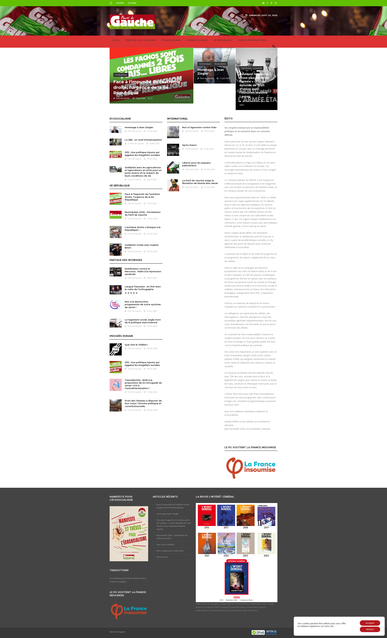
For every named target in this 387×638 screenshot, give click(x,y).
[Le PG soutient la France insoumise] (250, 467)
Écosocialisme (171, 40)
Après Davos (189, 145)
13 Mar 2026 (152, 218)
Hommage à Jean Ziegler (139, 127)
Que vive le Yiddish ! (136, 344)
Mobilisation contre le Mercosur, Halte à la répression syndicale (143, 271)
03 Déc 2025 (152, 251)
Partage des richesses (141, 40)
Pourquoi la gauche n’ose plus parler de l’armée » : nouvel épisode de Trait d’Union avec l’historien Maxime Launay (254, 85)
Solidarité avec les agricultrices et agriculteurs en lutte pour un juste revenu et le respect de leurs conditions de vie (143, 171)
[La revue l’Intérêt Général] (236, 552)
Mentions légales (117, 631)
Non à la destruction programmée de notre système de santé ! (143, 304)
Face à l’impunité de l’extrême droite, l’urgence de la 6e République (146, 87)
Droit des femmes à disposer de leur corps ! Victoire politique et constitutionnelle (143, 403)
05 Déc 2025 (209, 169)
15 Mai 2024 (152, 392)
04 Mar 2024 (152, 410)
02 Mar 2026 (152, 348)
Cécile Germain (191, 149)
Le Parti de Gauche (136, 143)
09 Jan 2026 (152, 278)
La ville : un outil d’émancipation (143, 139)
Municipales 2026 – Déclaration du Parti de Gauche (143, 213)
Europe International (252, 40)
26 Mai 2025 (154, 143)
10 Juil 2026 (140, 98)
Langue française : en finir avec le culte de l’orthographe (143, 288)
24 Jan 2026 (208, 149)
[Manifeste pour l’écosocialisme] (129, 533)
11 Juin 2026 (225, 78)
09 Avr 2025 (152, 159)
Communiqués (205, 64)
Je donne (132, 3)
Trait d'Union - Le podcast (251, 68)
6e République (223, 40)
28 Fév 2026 (209, 131)
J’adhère (120, 3)
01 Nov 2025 (209, 187)
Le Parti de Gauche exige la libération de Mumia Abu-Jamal (200, 182)
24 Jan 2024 (152, 179)
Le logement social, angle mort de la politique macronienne (143, 321)
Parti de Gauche (123, 98)
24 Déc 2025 (152, 233)
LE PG (116, 40)
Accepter (370, 623)
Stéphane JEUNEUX (250, 101)
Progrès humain (197, 40)
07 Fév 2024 (152, 326)
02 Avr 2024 (152, 311)
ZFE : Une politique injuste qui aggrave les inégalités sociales (142, 153)
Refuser (370, 629)
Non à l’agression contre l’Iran (199, 127)
